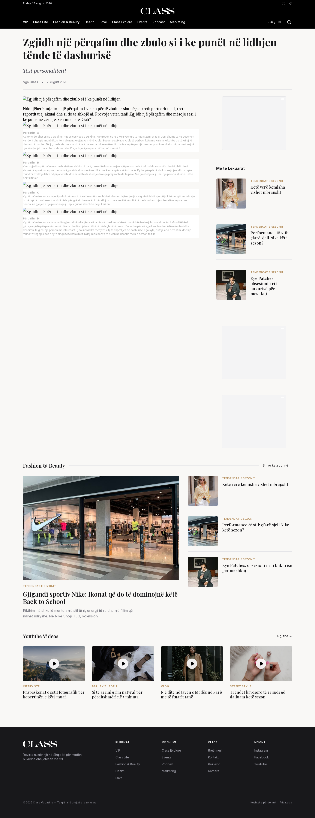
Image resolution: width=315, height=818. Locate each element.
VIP (25, 22)
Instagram (261, 750)
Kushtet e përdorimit (263, 802)
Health (89, 22)
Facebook (261, 757)
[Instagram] (283, 3)
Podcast (159, 22)
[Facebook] (290, 3)
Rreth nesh (215, 750)
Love (103, 22)
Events (142, 22)
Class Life (40, 22)
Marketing (177, 22)
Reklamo (214, 764)
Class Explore (122, 22)
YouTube (260, 764)
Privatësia (286, 802)
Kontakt (213, 757)
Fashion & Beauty (66, 22)
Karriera (213, 771)
